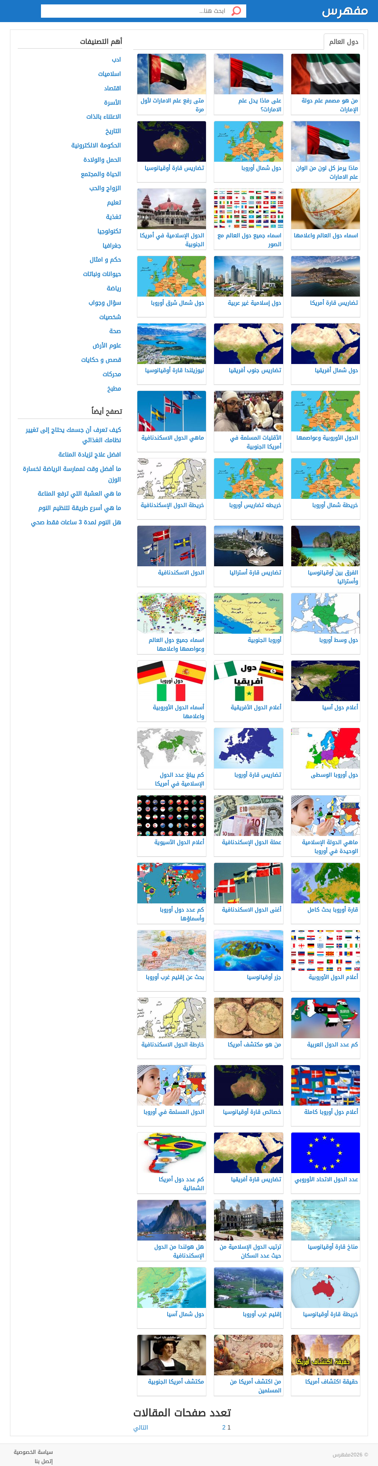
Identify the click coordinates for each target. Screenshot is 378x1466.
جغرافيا (112, 246)
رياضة (114, 288)
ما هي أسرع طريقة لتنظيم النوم (79, 508)
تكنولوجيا (109, 231)
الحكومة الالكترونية (96, 145)
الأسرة (112, 103)
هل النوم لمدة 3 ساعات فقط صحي (76, 522)
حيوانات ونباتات (102, 274)
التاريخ (113, 131)
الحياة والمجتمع (101, 174)
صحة (115, 331)
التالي (140, 1428)
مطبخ (114, 389)
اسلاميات (109, 74)
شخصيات (110, 317)
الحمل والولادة (102, 160)
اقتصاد (112, 88)
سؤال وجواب (105, 303)
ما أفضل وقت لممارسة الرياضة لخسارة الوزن (72, 474)
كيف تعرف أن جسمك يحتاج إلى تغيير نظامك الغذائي (73, 435)
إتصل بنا (44, 1461)
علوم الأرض (107, 345)
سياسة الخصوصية (33, 1452)
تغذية (113, 217)
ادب (116, 60)
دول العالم (343, 42)
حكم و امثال (105, 260)
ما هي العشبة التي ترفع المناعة (79, 494)
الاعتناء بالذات (103, 117)
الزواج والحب (105, 188)
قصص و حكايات (101, 360)
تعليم (114, 202)
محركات (112, 374)
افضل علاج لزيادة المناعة (89, 454)
